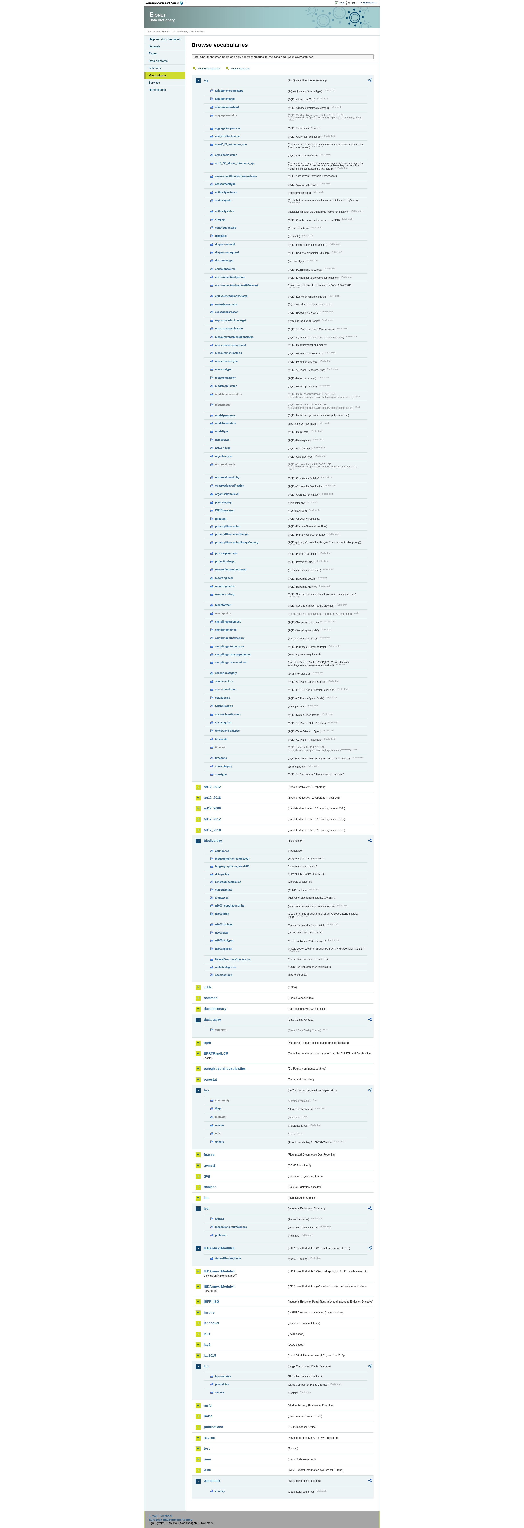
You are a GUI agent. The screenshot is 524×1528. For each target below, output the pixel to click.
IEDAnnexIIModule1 (219, 1248)
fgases (209, 1154)
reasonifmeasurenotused (230, 569)
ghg (207, 1176)
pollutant (220, 518)
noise (208, 1416)
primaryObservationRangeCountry (236, 542)
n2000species (223, 948)
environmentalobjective (230, 277)
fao (206, 1090)
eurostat (210, 1079)
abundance (222, 850)
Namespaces (157, 89)
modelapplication (226, 385)
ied (206, 1208)
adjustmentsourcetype (229, 90)
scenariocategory (226, 673)
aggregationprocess (227, 128)
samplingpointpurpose (229, 646)
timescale (221, 739)
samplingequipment (228, 621)
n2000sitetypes (224, 940)
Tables (153, 53)
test (207, 1448)
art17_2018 (212, 830)
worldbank (212, 1481)
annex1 (219, 1218)
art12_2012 (212, 787)
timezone (221, 757)
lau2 (207, 1344)
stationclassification (228, 714)
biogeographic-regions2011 (232, 866)
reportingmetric (225, 586)
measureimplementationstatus (234, 336)
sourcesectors (224, 681)
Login (342, 2)
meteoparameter (225, 377)
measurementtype (226, 361)
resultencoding (224, 594)
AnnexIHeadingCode (228, 1258)
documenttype (224, 260)
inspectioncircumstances (231, 1226)
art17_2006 (212, 808)
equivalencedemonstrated (231, 296)
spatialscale (222, 697)
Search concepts (240, 68)
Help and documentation (165, 39)
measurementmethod (228, 352)
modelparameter (225, 415)
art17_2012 (212, 819)
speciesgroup (223, 974)
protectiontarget (225, 561)
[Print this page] (349, 3)
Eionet (165, 31)
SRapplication (224, 705)
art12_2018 (212, 797)
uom (207, 1459)
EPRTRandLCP (216, 1053)
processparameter (226, 553)
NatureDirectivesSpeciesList (233, 959)
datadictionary (215, 1009)
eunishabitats (223, 889)
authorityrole (223, 200)
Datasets (154, 46)
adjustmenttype (225, 98)
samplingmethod (226, 629)
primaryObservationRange (231, 534)
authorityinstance (226, 192)
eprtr (207, 1043)
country (220, 1491)
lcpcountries (223, 1376)
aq (206, 80)
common (211, 998)
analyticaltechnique (227, 136)
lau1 (207, 1334)
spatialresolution (225, 689)
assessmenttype (225, 184)
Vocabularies (158, 75)
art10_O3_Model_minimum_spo (235, 163)
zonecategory (223, 766)
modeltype (221, 431)
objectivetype (223, 456)
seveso (209, 1438)
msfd (208, 1405)
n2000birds (222, 913)
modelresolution (225, 423)
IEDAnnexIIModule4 (219, 1286)
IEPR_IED (211, 1301)
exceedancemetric (226, 304)
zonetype (221, 774)
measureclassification (229, 328)
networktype (222, 447)
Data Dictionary (180, 31)
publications (213, 1427)
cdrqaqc (220, 219)
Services (154, 82)
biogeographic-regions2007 (232, 858)
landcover (211, 1323)
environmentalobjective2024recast (236, 285)
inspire (209, 1312)
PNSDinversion (224, 510)
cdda (208, 987)
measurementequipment (230, 345)
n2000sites (221, 932)
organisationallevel (227, 494)
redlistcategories (225, 967)
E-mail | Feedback (160, 1515)
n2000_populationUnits (229, 905)
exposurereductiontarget (230, 320)
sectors (219, 1392)
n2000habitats (224, 924)
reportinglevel (224, 578)
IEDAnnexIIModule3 (219, 1271)
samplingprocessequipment (233, 654)
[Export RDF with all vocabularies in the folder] (370, 80)
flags (218, 1108)
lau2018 (210, 1355)
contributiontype (225, 227)
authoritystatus (224, 211)
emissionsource (225, 269)
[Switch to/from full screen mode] (354, 3)
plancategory (223, 502)
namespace (222, 439)
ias (206, 1198)
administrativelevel (227, 107)
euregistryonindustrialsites (225, 1068)
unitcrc (219, 1141)
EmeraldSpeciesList (228, 881)
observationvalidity (227, 477)
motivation (222, 897)
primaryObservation (227, 526)
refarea (219, 1125)
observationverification (229, 485)
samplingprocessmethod (231, 662)
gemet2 (209, 1165)
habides (210, 1187)
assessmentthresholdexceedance (236, 176)
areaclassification (226, 154)
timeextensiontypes (227, 730)
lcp (206, 1366)
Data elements (158, 60)
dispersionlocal (225, 244)
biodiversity (213, 840)
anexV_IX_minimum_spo (231, 144)
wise (207, 1470)
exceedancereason (226, 312)
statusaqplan (223, 722)
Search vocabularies (209, 68)
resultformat (222, 605)
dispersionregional (227, 252)
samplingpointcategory (229, 637)
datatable (221, 235)
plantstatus (222, 1384)
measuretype (223, 369)
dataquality (222, 874)
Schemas (155, 68)
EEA (166, 3)
